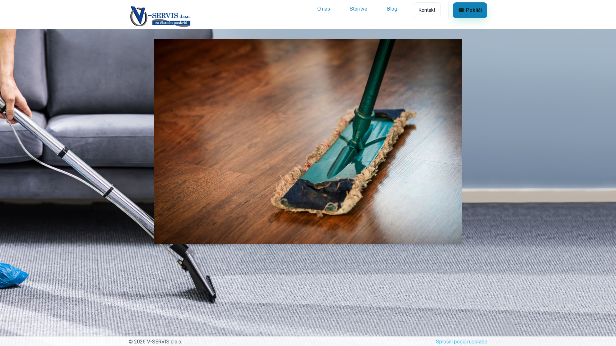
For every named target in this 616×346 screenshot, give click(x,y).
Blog (392, 9)
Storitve (358, 9)
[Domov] (134, 10)
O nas (323, 9)
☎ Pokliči (470, 10)
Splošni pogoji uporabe (461, 342)
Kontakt (426, 10)
